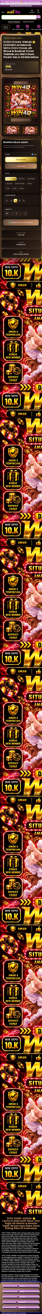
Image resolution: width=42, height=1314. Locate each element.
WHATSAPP (22, 1302)
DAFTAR (22, 1297)
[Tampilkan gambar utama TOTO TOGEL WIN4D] (12, 129)
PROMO (22, 1286)
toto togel (26, 1238)
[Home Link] (13, 11)
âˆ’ (7, 213)
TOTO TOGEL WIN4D (22, 1276)
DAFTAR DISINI (21, 159)
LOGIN (22, 1291)
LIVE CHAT (22, 1308)
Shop (3, 12)
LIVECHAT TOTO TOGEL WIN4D (22, 222)
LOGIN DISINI (21, 166)
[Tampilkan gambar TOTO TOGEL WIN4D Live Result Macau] (30, 130)
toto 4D (33, 1257)
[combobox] (19, 17)
